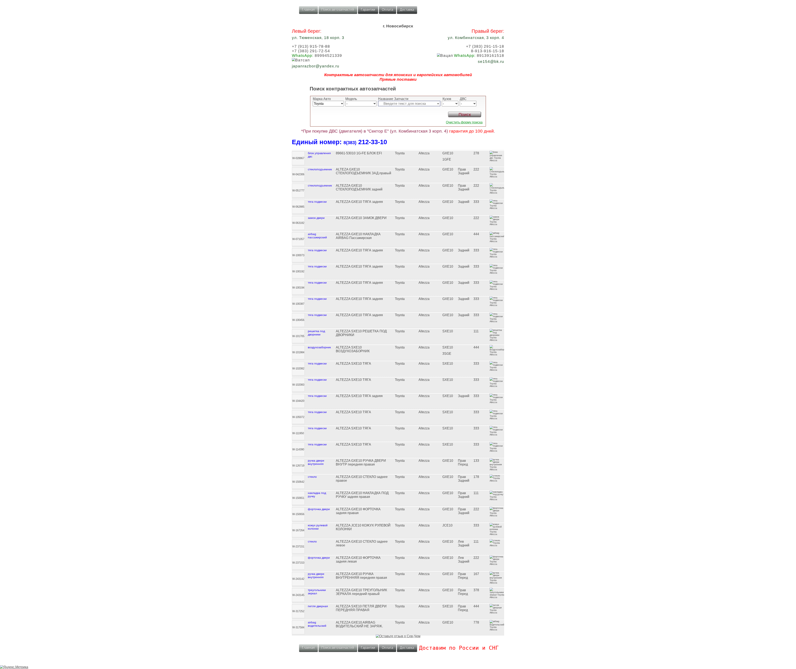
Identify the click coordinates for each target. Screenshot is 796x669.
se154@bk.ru (491, 61)
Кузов (446, 99)
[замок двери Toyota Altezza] (398, 214)
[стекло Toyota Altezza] (398, 473)
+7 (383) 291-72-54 (311, 51)
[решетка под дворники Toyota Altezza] (398, 327)
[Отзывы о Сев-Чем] (398, 636)
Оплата (387, 9)
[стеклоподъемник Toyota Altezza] (398, 165)
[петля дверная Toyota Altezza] (398, 602)
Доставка (407, 9)
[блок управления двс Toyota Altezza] (398, 149)
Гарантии (368, 9)
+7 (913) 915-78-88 (311, 46)
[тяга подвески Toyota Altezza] (398, 198)
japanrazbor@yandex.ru (315, 66)
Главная (308, 9)
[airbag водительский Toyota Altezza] (398, 618)
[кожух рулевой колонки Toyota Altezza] (398, 521)
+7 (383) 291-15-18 (485, 46)
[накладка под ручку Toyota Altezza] (398, 489)
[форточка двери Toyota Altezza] (398, 505)
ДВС (463, 99)
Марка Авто (322, 99)
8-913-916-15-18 (487, 51)
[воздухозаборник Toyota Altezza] (398, 343)
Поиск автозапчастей (338, 9)
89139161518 (479, 55)
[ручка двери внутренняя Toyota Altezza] (398, 457)
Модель (351, 99)
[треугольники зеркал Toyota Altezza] (398, 586)
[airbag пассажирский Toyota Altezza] (398, 230)
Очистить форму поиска (464, 122)
